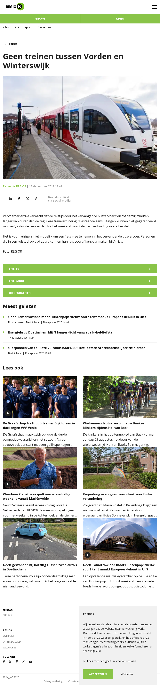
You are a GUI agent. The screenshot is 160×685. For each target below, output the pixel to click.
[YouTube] (30, 661)
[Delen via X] (27, 199)
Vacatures (9, 647)
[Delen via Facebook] (19, 199)
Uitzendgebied (12, 641)
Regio (120, 18)
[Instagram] (17, 661)
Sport (28, 27)
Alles (6, 27)
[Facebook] (4, 661)
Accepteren (98, 674)
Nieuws (40, 18)
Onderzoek (44, 27)
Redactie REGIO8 (14, 186)
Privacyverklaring (53, 681)
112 (17, 27)
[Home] (40, 7)
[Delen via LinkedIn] (10, 199)
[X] (10, 661)
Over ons (8, 635)
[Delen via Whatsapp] (36, 199)
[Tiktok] (23, 661)
